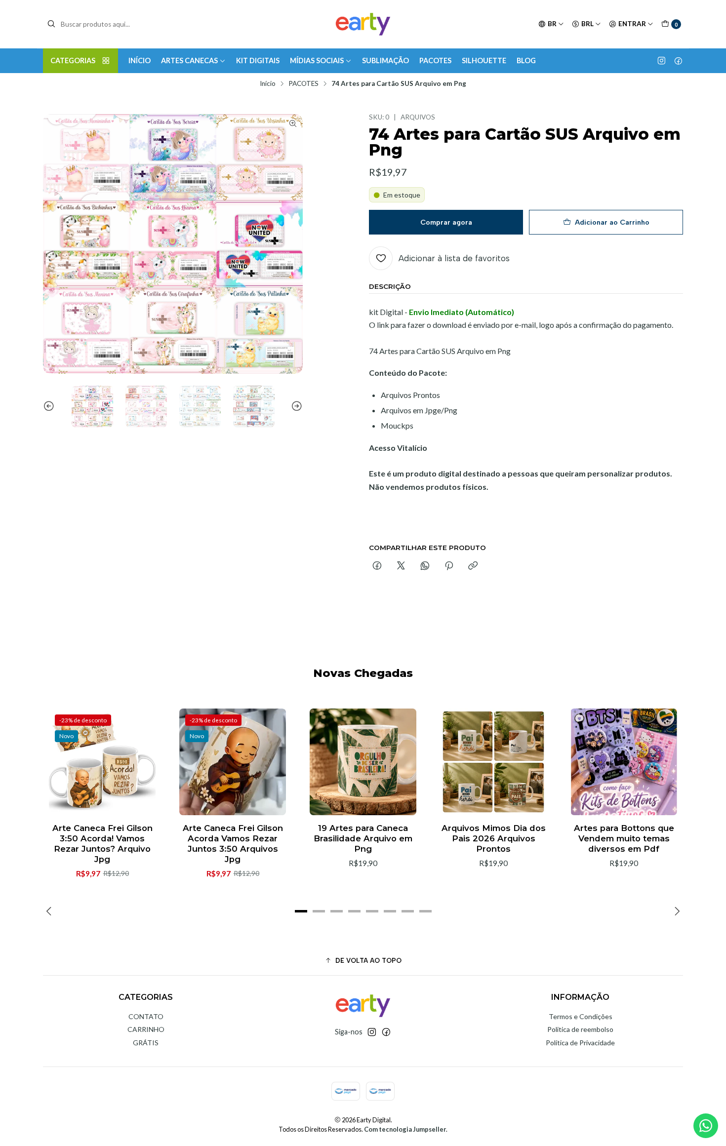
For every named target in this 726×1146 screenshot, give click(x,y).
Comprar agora (446, 222)
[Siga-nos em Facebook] (678, 60)
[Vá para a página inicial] (363, 24)
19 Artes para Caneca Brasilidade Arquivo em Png (363, 838)
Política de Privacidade (580, 1042)
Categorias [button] (72, 60)
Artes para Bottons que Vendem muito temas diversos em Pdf (624, 838)
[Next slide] (295, 406)
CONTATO (145, 1016)
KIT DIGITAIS (258, 60)
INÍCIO (139, 60)
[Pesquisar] (51, 24)
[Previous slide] (50, 406)
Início (268, 83)
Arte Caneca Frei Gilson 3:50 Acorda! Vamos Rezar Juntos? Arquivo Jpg (102, 843)
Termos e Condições (580, 1016)
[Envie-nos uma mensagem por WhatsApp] (705, 1125)
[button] (301, 911)
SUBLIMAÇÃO (385, 60)
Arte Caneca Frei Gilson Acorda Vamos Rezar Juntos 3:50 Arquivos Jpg (233, 843)
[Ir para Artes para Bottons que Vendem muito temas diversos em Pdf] (623, 762)
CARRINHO (145, 1029)
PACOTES (435, 60)
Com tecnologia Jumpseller (405, 1129)
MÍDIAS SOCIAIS (317, 60)
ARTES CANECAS (189, 60)
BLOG (526, 60)
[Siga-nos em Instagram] (661, 60)
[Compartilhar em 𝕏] (401, 566)
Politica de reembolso (580, 1029)
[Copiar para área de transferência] (473, 566)
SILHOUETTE (484, 60)
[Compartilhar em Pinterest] (449, 566)
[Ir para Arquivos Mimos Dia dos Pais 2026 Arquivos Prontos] (493, 762)
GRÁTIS (146, 1042)
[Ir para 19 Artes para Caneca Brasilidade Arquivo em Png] (363, 762)
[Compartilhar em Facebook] (377, 566)
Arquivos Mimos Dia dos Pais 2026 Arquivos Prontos (494, 838)
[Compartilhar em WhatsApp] (425, 566)
